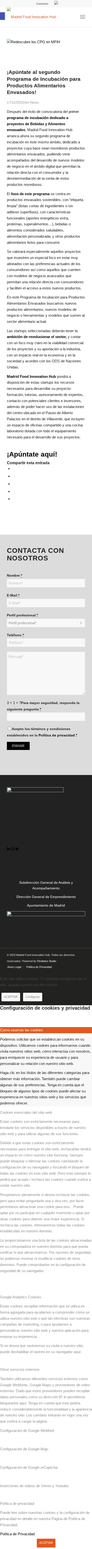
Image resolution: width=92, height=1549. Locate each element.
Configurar (33, 997)
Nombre (14, 575)
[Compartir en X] (13, 476)
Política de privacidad (57, 735)
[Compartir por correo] (13, 499)
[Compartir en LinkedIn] (13, 491)
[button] (2, 16)
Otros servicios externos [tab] (19, 1369)
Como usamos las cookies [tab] (21, 1030)
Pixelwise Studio (46, 961)
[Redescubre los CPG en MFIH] (46, 42)
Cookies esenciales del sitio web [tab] (26, 1112)
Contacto (42, 3)
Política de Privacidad (17, 1534)
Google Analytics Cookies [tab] (20, 1297)
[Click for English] (56, 3)
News (34, 102)
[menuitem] (42, 3)
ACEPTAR (11, 997)
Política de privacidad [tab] (17, 1503)
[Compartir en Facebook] (13, 468)
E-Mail (13, 595)
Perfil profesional (22, 615)
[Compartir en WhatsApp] (13, 484)
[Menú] (82, 17)
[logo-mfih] (38, 17)
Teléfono (15, 635)
